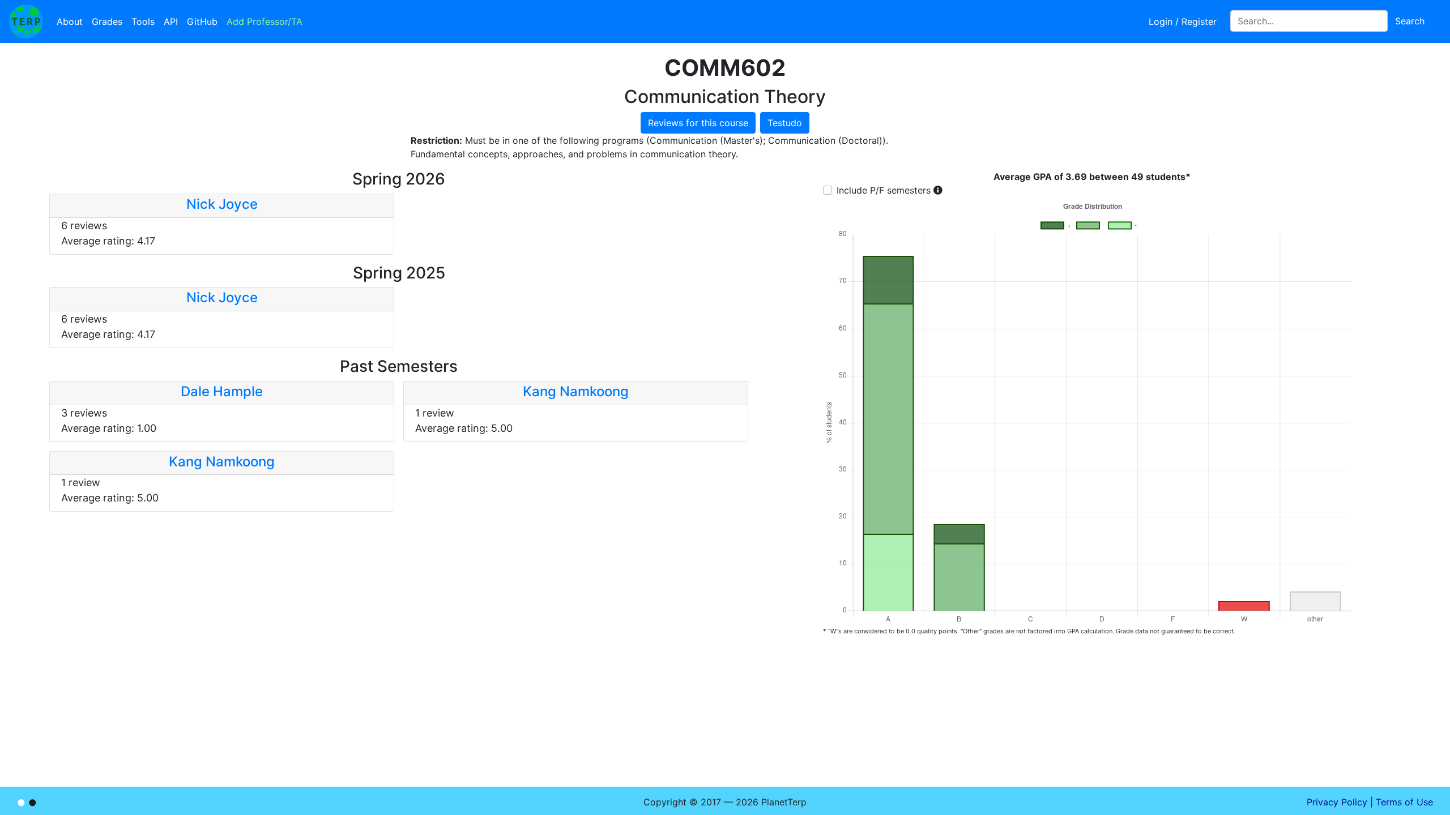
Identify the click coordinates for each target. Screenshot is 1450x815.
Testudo (784, 122)
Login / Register (1183, 21)
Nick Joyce (222, 204)
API (171, 21)
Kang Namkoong (576, 391)
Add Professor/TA (264, 21)
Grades (107, 21)
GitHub (202, 21)
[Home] (26, 21)
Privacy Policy (1337, 802)
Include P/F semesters (884, 190)
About (70, 21)
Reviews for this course (698, 122)
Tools (143, 21)
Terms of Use (1404, 802)
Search (1410, 21)
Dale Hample (222, 391)
